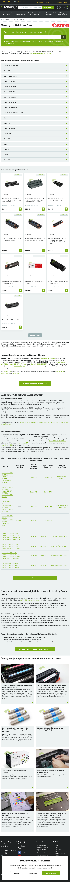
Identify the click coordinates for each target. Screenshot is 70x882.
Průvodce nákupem (42, 845)
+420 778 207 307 (7, 1)
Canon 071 (33, 506)
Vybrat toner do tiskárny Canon (33, 383)
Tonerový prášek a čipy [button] (21, 15)
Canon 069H (44, 546)
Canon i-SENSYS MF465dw (7, 481)
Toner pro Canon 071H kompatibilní (10, 320)
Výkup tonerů (58, 849)
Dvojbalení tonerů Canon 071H (62, 506)
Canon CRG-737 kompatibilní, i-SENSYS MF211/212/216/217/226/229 (11, 239)
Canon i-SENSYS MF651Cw (10, 536)
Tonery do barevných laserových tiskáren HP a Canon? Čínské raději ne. (17, 686)
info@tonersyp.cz (20, 1)
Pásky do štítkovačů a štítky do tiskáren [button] (35, 15)
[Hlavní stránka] (9, 7)
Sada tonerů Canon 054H (59, 556)
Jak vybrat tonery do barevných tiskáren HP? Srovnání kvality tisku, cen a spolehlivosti (51, 686)
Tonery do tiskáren (10, 19)
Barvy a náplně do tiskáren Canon (40, 54)
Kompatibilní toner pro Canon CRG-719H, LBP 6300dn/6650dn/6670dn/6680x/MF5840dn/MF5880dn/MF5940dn (34, 200)
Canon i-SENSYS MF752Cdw (11, 546)
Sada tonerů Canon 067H (59, 536)
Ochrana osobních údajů (44, 853)
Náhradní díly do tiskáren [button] (51, 15)
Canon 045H (44, 565)
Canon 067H (60, 371)
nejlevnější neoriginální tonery (30, 600)
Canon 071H (17, 373)
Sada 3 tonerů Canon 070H (61, 477)
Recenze (48, 2)
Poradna (59, 2)
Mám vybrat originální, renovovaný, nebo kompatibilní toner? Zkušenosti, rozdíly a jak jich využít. (16, 729)
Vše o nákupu (39, 2)
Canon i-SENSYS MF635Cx (10, 567)
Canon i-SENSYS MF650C (10, 534)
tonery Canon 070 (23, 443)
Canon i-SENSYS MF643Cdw (11, 557)
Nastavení (17, 873)
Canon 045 (33, 565)
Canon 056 (33, 521)
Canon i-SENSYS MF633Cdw (11, 565)
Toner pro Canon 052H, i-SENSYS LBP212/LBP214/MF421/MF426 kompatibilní (56, 200)
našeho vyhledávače (48, 358)
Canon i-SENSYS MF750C (10, 544)
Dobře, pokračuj (51, 873)
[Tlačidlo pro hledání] (63, 37)
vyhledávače (7, 371)
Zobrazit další (35, 335)
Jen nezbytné (33, 873)
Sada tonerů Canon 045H (59, 565)
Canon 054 (33, 556)
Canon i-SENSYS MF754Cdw (11, 548)
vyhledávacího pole (19, 366)
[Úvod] (2, 19)
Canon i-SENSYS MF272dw (7, 506)
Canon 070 (33, 477)
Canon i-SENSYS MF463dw (57, 441)
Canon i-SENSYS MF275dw (7, 510)
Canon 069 (33, 546)
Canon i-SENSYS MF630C (10, 563)
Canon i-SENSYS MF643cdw (18, 364)
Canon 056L (20, 521)
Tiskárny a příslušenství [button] (62, 15)
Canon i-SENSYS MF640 (9, 553)
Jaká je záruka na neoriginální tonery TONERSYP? (14, 771)
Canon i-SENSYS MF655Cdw (11, 537)
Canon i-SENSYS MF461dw (7, 474)
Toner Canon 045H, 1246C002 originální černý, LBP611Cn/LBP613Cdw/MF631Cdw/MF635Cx (34, 281)
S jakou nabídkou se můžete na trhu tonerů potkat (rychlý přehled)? (50, 729)
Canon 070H (5, 373)
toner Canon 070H (7, 445)
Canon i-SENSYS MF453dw (7, 492)
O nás (53, 2)
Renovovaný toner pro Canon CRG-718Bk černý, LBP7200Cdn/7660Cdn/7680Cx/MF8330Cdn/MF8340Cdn (11, 281)
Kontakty (66, 2)
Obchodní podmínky (42, 847)
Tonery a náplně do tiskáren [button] (9, 15)
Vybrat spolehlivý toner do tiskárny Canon (33, 649)
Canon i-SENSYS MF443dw (7, 488)
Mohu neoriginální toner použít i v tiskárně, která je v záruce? (50, 771)
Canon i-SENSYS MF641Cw (10, 555)
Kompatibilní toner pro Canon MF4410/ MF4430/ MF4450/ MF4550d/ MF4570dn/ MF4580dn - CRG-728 (58, 281)
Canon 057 (33, 492)
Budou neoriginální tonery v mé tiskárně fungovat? (15, 814)
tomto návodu (9, 43)
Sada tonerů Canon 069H (59, 546)
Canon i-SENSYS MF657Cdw (40, 364)
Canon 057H (48, 492)
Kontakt (57, 851)
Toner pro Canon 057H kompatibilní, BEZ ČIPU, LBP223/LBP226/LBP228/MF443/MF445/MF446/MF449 (11, 200)
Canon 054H (44, 556)
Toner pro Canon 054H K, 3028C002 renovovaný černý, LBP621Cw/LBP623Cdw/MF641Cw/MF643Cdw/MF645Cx (57, 241)
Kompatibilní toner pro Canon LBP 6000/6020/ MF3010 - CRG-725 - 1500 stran (35, 239)
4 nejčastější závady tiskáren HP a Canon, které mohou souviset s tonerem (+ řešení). (52, 814)
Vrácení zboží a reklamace (41, 850)
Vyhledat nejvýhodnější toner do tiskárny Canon (33, 578)
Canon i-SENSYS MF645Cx (10, 558)
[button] (35, 65)
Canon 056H (48, 521)
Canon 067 (33, 536)
